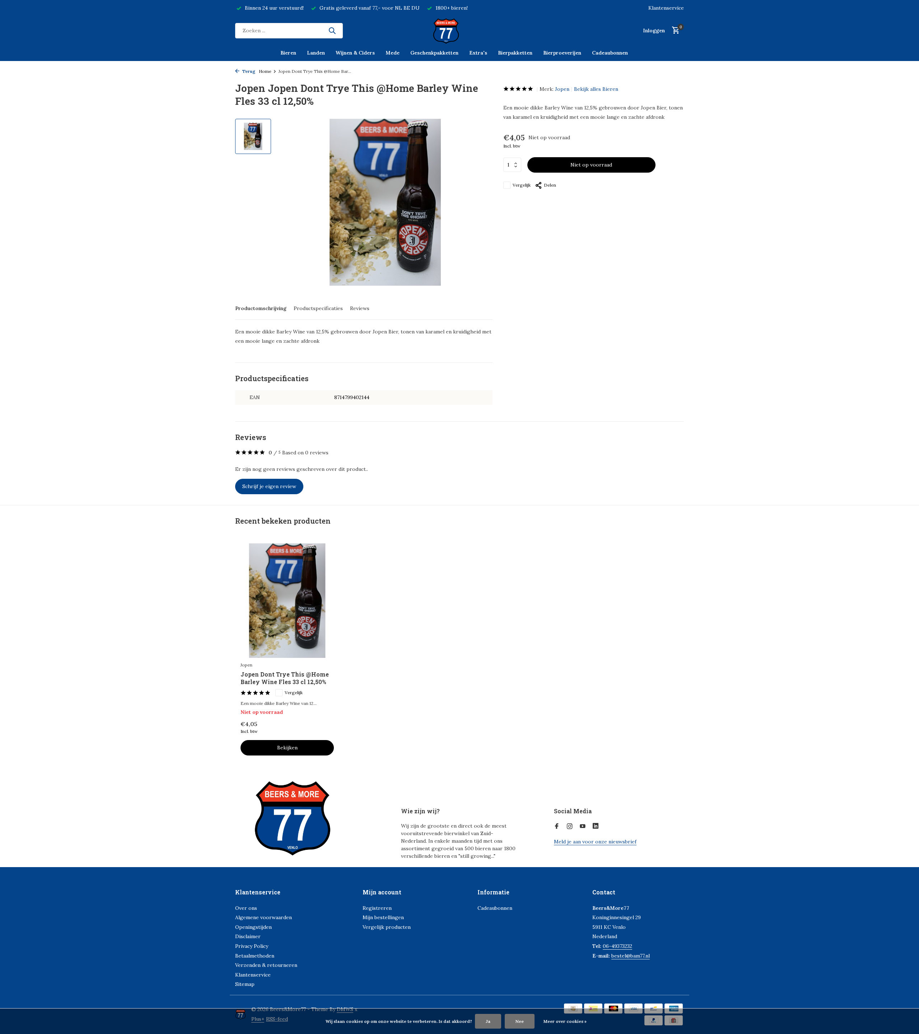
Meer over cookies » (565, 1021)
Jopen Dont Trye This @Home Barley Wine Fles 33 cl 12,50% (285, 678)
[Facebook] (557, 826)
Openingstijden (253, 927)
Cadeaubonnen (610, 53)
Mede (393, 53)
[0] (674, 30)
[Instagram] (570, 826)
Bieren (288, 53)
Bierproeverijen (562, 53)
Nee (520, 1021)
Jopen (562, 89)
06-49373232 (617, 946)
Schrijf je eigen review (269, 486)
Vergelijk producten (387, 927)
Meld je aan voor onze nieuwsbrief (595, 841)
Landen (316, 53)
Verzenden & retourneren (266, 965)
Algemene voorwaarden (263, 917)
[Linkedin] (595, 826)
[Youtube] (583, 826)
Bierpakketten (515, 53)
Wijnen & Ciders (355, 53)
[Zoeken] (332, 30)
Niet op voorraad (591, 165)
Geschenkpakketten (434, 53)
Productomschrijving (260, 308)
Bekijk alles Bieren (596, 89)
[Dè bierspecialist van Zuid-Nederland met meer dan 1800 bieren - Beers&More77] (459, 30)
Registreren (377, 908)
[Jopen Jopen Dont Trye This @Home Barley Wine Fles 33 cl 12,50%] (287, 600)
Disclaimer (248, 936)
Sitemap (245, 984)
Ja (488, 1021)
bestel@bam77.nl (630, 956)
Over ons (246, 908)
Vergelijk (522, 185)
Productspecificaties (318, 308)
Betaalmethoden (254, 956)
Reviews (359, 308)
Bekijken (287, 747)
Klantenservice (666, 8)
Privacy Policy (251, 946)
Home (265, 71)
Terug (248, 71)
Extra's (478, 53)
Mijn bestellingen (383, 917)
